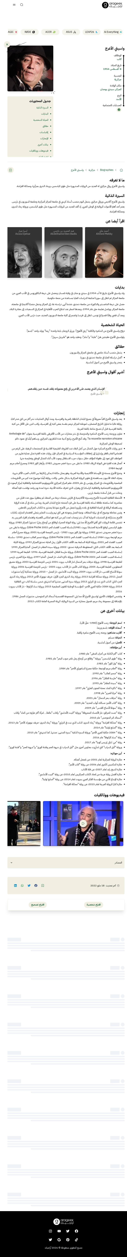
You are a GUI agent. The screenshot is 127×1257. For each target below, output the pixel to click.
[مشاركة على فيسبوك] (36, 886)
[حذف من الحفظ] (10, 170)
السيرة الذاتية (42, 107)
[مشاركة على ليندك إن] (15, 886)
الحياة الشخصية (40, 120)
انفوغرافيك (43, 157)
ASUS (69, 32)
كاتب (119, 59)
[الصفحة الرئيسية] (112, 5)
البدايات (44, 114)
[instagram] (50, 1231)
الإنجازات (44, 138)
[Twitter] (50, 1239)
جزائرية (117, 79)
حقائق (45, 126)
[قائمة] (14, 5)
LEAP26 (89, 32)
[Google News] (59, 1239)
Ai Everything (111, 32)
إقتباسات (43, 132)
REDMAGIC (7, 32)
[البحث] (22, 5)
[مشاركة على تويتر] (29, 886)
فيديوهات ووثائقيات (38, 151)
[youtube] (59, 1231)
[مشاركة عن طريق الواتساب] (22, 886)
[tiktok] (76, 1239)
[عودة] (7, 44)
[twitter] (68, 1231)
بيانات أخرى (43, 144)
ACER (48, 32)
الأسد (118, 99)
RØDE (28, 32)
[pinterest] (68, 1239)
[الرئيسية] (121, 170)
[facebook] (76, 1231)
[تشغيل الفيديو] (83, 823)
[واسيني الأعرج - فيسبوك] (118, 109)
